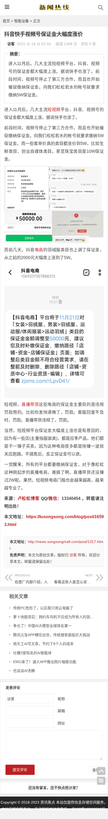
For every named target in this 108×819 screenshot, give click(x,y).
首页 (6, 21)
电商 (39, 250)
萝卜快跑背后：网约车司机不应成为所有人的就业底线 (57, 617)
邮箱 (61, 711)
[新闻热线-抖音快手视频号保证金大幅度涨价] (54, 9)
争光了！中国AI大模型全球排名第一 (42, 626)
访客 (11, 44)
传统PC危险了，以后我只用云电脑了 (43, 608)
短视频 (54, 109)
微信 (52, 498)
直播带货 (30, 404)
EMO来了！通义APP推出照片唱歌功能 (44, 662)
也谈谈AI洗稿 (24, 671)
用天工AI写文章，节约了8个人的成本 (43, 644)
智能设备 (21, 21)
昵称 (61, 699)
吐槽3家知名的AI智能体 (32, 653)
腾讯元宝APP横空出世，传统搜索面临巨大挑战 (51, 635)
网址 (61, 723)
